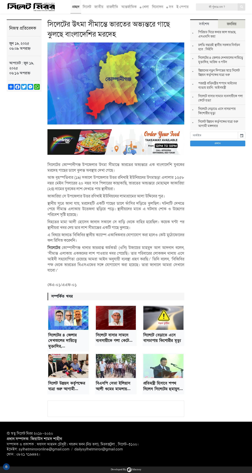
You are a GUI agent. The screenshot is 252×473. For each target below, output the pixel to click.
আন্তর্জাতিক (129, 7)
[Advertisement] (24, 156)
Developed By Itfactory (126, 469)
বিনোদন (157, 7)
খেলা (145, 7)
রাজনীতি (112, 7)
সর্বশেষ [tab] (204, 24)
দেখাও (218, 143)
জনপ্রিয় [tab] (231, 24)
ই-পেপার (182, 7)
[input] (214, 135)
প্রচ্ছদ (76, 7)
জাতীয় (98, 7)
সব (170, 7)
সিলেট (87, 7)
